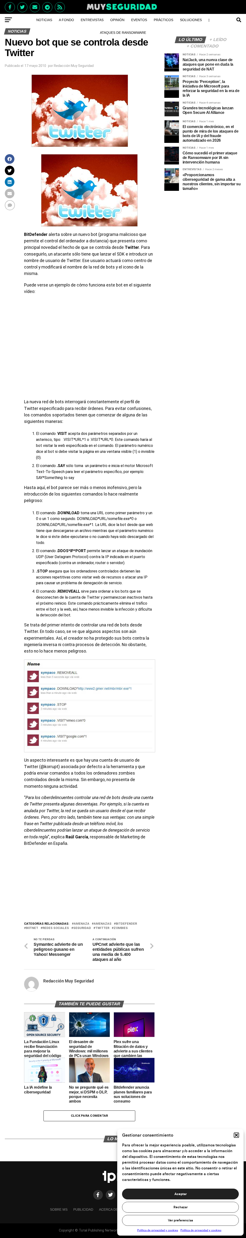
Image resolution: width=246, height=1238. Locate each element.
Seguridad (82, 928)
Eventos (139, 20)
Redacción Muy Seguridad (74, 66)
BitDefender (126, 923)
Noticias (44, 20)
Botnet (32, 928)
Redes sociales (56, 928)
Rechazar (180, 1207)
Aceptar (180, 1194)
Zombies (121, 928)
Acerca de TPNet (114, 1209)
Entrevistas (92, 20)
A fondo (66, 20)
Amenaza (81, 923)
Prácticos (163, 20)
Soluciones (191, 20)
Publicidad (83, 1209)
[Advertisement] (89, 885)
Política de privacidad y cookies (157, 1230)
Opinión (117, 20)
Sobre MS (59, 1209)
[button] (236, 1135)
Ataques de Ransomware (123, 33)
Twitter (102, 928)
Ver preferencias (180, 1220)
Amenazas (102, 923)
